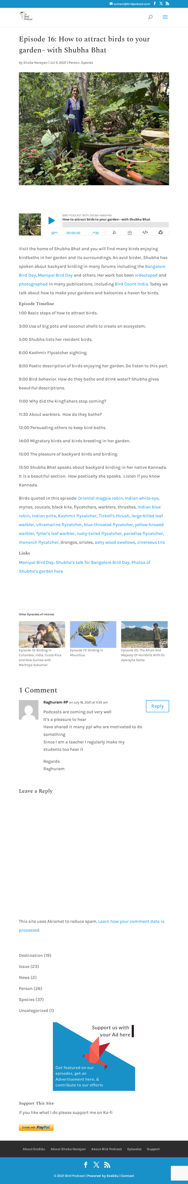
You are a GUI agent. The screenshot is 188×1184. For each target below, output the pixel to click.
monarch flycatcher (39, 542)
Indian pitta (44, 515)
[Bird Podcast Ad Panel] (94, 1089)
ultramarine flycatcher (59, 524)
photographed (33, 284)
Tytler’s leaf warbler (55, 533)
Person (74, 63)
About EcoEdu (34, 1149)
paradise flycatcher (143, 533)
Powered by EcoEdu (103, 1176)
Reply (157, 706)
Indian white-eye (141, 498)
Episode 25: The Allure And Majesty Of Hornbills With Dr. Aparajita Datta (143, 655)
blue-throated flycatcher (108, 524)
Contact (127, 1176)
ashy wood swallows (115, 542)
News (24, 977)
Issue (24, 966)
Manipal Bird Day (55, 275)
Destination (31, 955)
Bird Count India (131, 284)
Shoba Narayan (35, 63)
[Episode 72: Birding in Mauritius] (93, 634)
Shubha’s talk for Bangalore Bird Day (92, 562)
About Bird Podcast (106, 1149)
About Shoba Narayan (68, 1149)
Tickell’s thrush (114, 515)
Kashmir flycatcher (77, 515)
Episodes (134, 1149)
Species (87, 63)
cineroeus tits (151, 542)
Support (153, 1149)
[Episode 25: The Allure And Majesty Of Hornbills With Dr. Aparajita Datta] (144, 634)
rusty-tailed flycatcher (99, 533)
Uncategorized (33, 1010)
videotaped (146, 275)
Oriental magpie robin (100, 498)
